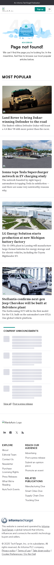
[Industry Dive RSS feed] (23, 433)
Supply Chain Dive (34, 495)
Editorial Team (9, 454)
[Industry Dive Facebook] (10, 433)
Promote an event (34, 470)
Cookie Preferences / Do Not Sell (19, 554)
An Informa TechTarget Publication (27, 3)
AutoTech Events (11, 489)
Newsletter (7, 463)
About (5, 450)
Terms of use (24, 550)
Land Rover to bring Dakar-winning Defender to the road (24, 119)
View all (7, 403)
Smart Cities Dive (33, 490)
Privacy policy (9, 550)
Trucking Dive (32, 500)
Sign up (40, 9)
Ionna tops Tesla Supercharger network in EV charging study (25, 174)
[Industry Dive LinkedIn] (4, 433)
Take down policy (41, 550)
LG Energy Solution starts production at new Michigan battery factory (23, 237)
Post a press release (23, 403)
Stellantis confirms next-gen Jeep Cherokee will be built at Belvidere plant (24, 303)
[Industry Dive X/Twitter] (17, 433)
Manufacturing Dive (35, 486)
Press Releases (9, 476)
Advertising (30, 453)
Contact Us (8, 459)
